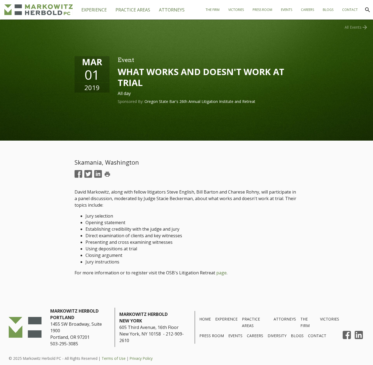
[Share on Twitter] (88, 174)
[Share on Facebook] (78, 174)
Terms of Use (114, 358)
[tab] (133, 10)
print (107, 174)
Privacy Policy (141, 358)
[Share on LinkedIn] (98, 174)
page (221, 273)
